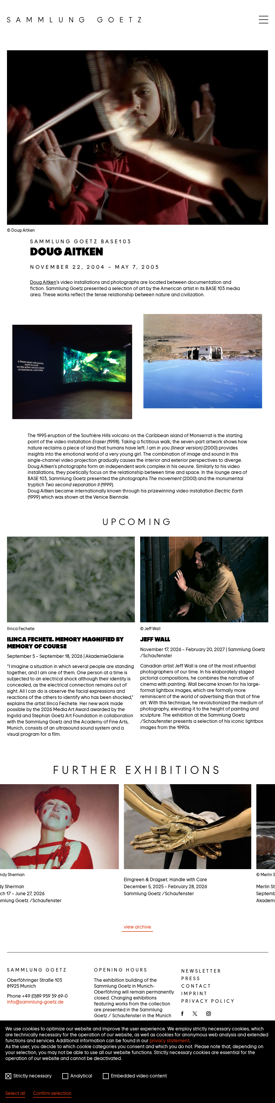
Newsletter (201, 971)
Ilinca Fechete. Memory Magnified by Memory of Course (65, 642)
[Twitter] (195, 1014)
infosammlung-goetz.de (35, 1002)
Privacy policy (208, 1001)
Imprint (194, 993)
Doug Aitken (43, 282)
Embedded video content (139, 1076)
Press (191, 978)
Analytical (81, 1076)
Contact (196, 986)
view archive (137, 927)
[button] (72, 372)
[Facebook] (182, 1014)
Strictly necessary (32, 1076)
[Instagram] (208, 1014)
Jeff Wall (155, 639)
